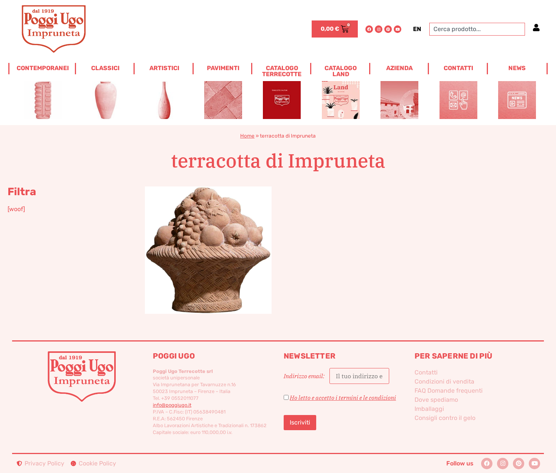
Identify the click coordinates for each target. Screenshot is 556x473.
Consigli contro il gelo (445, 417)
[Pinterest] (388, 29)
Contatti (426, 372)
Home (247, 136)
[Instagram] (378, 29)
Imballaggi (429, 408)
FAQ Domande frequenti (449, 390)
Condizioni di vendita (444, 381)
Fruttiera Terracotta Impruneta (208, 237)
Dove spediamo (436, 399)
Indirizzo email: (305, 376)
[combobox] (477, 29)
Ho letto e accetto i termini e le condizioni (343, 397)
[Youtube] (397, 29)
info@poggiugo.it (172, 405)
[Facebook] (369, 29)
